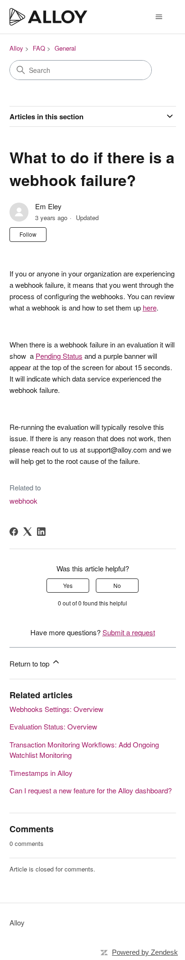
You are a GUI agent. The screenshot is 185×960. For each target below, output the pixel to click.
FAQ (39, 48)
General (65, 48)
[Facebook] (13, 531)
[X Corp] (27, 531)
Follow (28, 234)
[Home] (48, 17)
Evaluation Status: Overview (53, 726)
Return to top (30, 663)
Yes (68, 585)
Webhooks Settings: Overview (56, 709)
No (117, 585)
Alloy (16, 48)
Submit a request (128, 632)
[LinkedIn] (41, 531)
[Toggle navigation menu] (159, 17)
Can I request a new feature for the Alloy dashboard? (90, 790)
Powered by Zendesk (145, 952)
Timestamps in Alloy (41, 773)
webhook (23, 501)
